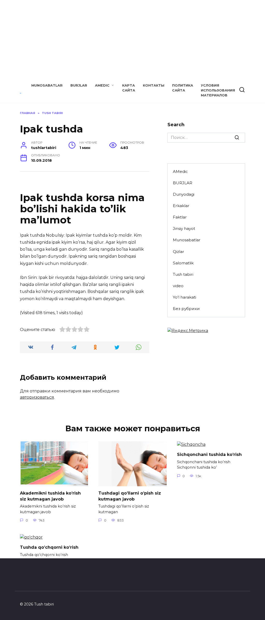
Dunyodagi (183, 194)
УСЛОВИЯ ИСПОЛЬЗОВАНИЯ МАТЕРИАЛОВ (218, 90)
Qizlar (178, 251)
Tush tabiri (183, 274)
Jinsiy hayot (184, 228)
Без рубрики (186, 308)
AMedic (102, 85)
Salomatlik (183, 262)
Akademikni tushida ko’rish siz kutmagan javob (50, 496)
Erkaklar (181, 205)
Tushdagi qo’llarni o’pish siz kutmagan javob (129, 496)
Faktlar (180, 217)
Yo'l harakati (184, 297)
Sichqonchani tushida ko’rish (209, 454)
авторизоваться (37, 397)
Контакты (153, 85)
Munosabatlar (47, 85)
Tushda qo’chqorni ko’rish (49, 547)
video (178, 285)
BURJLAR (78, 85)
